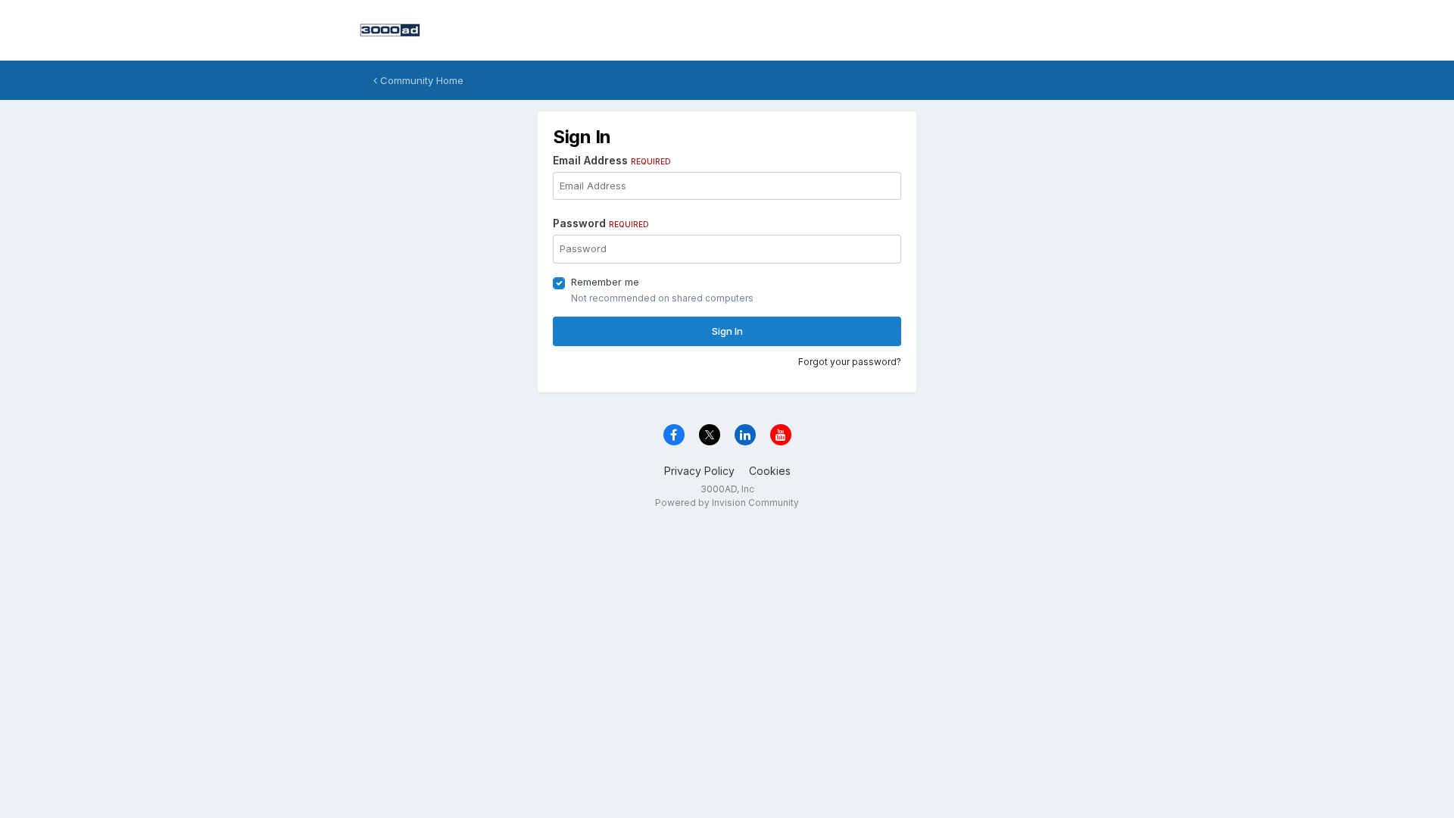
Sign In (727, 331)
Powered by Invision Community (727, 502)
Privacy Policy (699, 470)
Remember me (605, 282)
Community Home (420, 80)
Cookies (770, 470)
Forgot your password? (849, 361)
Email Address (612, 160)
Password (601, 223)
